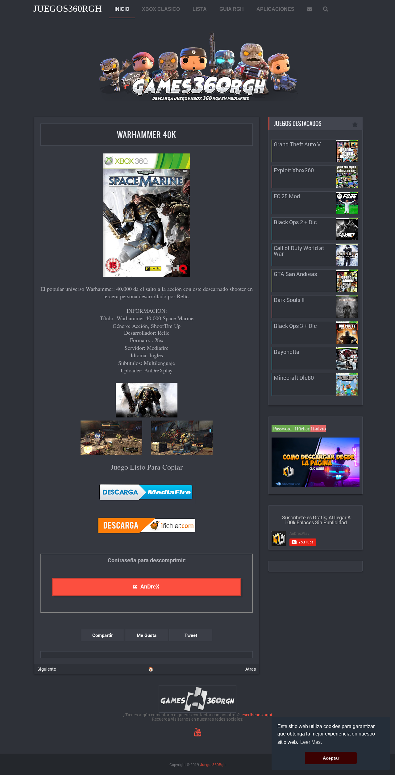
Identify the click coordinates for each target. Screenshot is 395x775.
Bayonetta (286, 351)
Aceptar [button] (331, 758)
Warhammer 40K (146, 134)
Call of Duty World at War (299, 250)
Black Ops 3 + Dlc (295, 325)
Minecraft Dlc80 (294, 377)
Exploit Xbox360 (294, 170)
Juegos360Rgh (67, 8)
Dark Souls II (289, 300)
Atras (250, 669)
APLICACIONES (275, 9)
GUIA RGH (231, 9)
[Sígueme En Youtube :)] (197, 733)
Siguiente (46, 669)
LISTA (200, 9)
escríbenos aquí (257, 715)
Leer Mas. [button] (311, 742)
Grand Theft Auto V (297, 144)
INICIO (121, 9)
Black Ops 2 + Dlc (295, 222)
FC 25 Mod (287, 196)
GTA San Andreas (295, 274)
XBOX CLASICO (161, 9)
